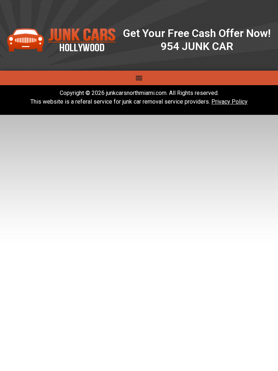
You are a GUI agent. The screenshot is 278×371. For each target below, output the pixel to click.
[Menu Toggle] (139, 78)
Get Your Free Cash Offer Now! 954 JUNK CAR (197, 40)
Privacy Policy (229, 101)
